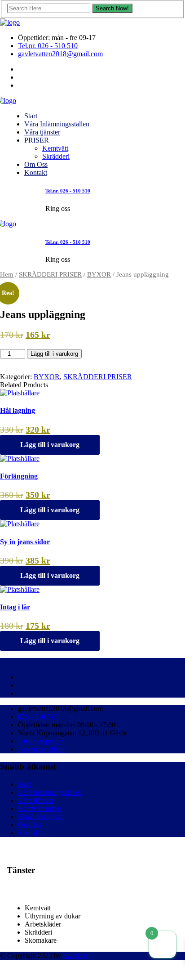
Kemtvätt (55, 148)
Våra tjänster (42, 132)
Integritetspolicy (40, 741)
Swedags (75, 955)
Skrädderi (56, 156)
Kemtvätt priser (40, 808)
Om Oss (36, 164)
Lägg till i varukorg (54, 353)
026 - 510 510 (38, 717)
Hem (6, 274)
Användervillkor (41, 749)
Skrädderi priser (40, 816)
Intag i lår (15, 607)
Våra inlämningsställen (50, 792)
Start (30, 116)
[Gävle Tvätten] (10, 22)
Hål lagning (17, 410)
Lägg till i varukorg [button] (49, 444)
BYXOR (99, 274)
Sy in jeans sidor (25, 542)
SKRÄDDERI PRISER (50, 274)
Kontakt (35, 172)
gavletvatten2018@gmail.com (60, 54)
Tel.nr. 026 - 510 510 (48, 45)
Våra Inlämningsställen (56, 124)
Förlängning (19, 476)
